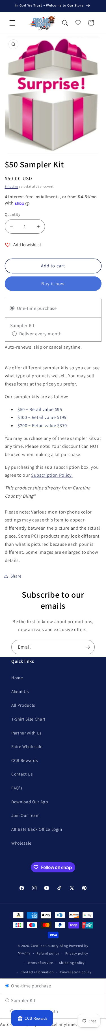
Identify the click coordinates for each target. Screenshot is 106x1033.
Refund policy (47, 953)
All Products (23, 705)
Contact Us (22, 774)
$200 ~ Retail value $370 (42, 425)
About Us (20, 691)
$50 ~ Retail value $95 (40, 409)
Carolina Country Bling (49, 945)
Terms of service (40, 962)
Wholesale (21, 843)
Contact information (37, 972)
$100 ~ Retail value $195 (42, 417)
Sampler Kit (22, 1000)
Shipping (11, 186)
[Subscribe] (87, 647)
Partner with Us (26, 733)
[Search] (65, 22)
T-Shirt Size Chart (28, 719)
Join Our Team (25, 815)
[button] (12, 22)
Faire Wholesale (27, 746)
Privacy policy (76, 953)
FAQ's (16, 788)
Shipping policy (72, 962)
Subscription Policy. (52, 475)
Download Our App (29, 801)
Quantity (13, 214)
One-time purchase (30, 986)
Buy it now (53, 283)
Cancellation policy (76, 972)
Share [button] (16, 576)
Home (17, 677)
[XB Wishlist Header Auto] (78, 21)
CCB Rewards (24, 760)
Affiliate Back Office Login (36, 829)
